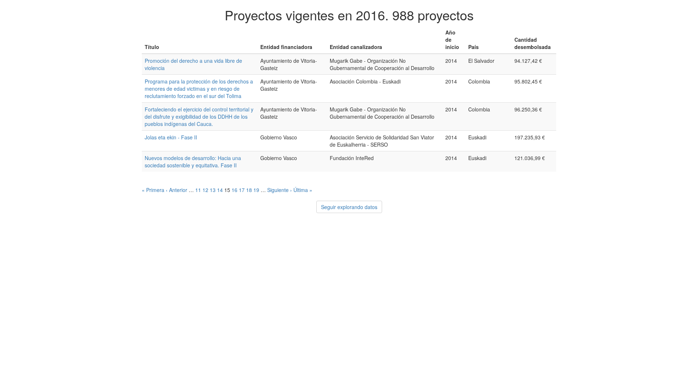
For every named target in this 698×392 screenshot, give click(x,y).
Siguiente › (279, 189)
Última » (302, 189)
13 (213, 189)
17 (242, 189)
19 (256, 189)
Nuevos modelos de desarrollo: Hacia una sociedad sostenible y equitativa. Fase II (193, 161)
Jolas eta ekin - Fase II (171, 137)
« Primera (153, 189)
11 (198, 189)
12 (205, 189)
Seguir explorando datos (349, 207)
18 (249, 189)
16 (234, 189)
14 (220, 189)
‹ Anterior (176, 189)
